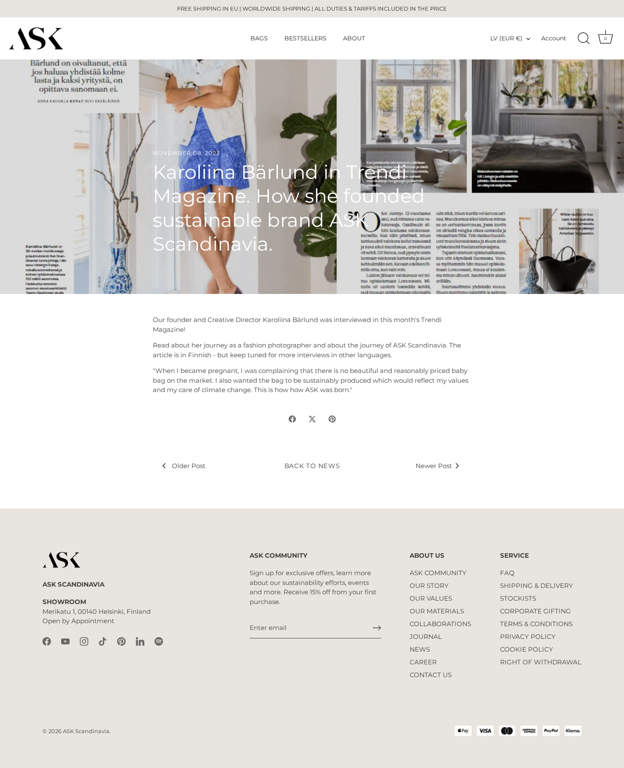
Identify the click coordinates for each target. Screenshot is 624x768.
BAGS (259, 38)
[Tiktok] (102, 641)
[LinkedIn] (140, 641)
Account (553, 38)
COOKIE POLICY (526, 649)
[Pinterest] (121, 641)
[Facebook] (46, 641)
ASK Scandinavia (86, 731)
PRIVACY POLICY (528, 636)
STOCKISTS (518, 598)
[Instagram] (84, 641)
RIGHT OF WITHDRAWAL (541, 662)
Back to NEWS (312, 466)
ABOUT (354, 38)
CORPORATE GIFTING (535, 611)
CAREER (423, 662)
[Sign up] (377, 628)
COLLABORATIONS (440, 624)
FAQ (507, 573)
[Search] (583, 38)
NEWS (420, 649)
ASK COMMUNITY (438, 573)
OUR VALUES (431, 598)
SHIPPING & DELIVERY (536, 586)
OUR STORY (429, 586)
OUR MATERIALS (437, 611)
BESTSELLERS (305, 38)
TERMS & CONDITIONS (536, 624)
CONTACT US (431, 675)
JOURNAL (426, 636)
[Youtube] (65, 641)
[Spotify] (159, 641)
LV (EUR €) (506, 38)
